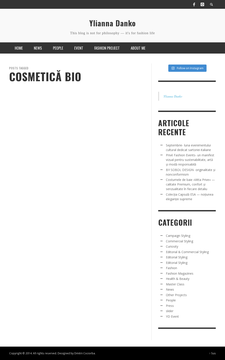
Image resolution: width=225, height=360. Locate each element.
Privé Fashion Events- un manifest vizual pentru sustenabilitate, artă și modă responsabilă (190, 159)
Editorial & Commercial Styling (187, 252)
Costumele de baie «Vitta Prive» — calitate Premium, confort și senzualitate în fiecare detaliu (190, 184)
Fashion (171, 268)
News (170, 289)
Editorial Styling (176, 257)
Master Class (175, 284)
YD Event (172, 316)
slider (169, 311)
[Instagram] (202, 4)
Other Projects (176, 295)
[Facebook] (194, 4)
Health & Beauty (177, 279)
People (171, 300)
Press (170, 306)
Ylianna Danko (172, 96)
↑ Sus (212, 353)
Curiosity (172, 246)
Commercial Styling (179, 241)
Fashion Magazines (179, 273)
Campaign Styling (178, 236)
